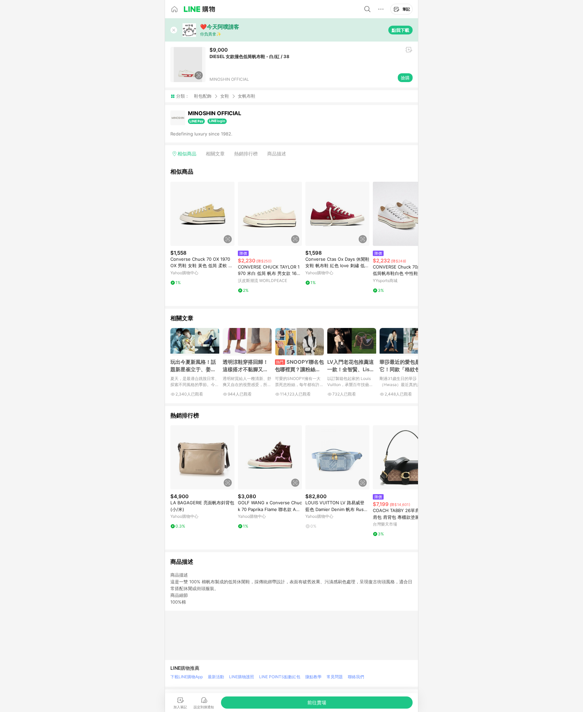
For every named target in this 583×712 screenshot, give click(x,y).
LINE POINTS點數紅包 (279, 676)
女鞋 (224, 96)
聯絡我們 (356, 676)
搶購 (405, 77)
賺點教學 (313, 676)
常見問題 (335, 676)
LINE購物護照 (241, 676)
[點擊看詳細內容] (202, 214)
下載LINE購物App (186, 676)
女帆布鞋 (246, 96)
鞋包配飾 (203, 96)
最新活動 (216, 676)
